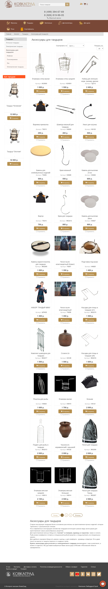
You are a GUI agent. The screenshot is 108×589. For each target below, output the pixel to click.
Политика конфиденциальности (51, 567)
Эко (8, 63)
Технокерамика (12, 59)
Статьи (93, 567)
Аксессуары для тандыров (12, 51)
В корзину (14, 118)
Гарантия (84, 567)
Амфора (10, 56)
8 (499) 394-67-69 (54, 11)
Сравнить (41, 94)
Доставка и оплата (30, 567)
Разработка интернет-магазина (66, 586)
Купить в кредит (11, 569)
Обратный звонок (55, 18)
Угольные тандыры (12, 43)
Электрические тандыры (14, 46)
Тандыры (9, 39)
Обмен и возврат (71, 567)
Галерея (23, 569)
